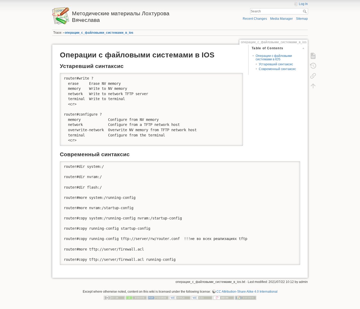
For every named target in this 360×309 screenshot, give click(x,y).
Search (305, 11)
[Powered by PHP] (158, 298)
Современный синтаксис (277, 69)
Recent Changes (255, 19)
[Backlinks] (313, 76)
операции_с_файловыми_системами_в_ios (99, 33)
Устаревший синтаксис (276, 64)
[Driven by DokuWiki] (245, 298)
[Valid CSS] (201, 298)
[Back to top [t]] (313, 86)
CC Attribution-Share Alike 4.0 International (247, 291)
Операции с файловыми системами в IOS (274, 57)
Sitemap (302, 19)
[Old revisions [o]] (313, 66)
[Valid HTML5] (180, 298)
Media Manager (281, 19)
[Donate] (136, 298)
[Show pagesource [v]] (313, 56)
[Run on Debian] (223, 298)
